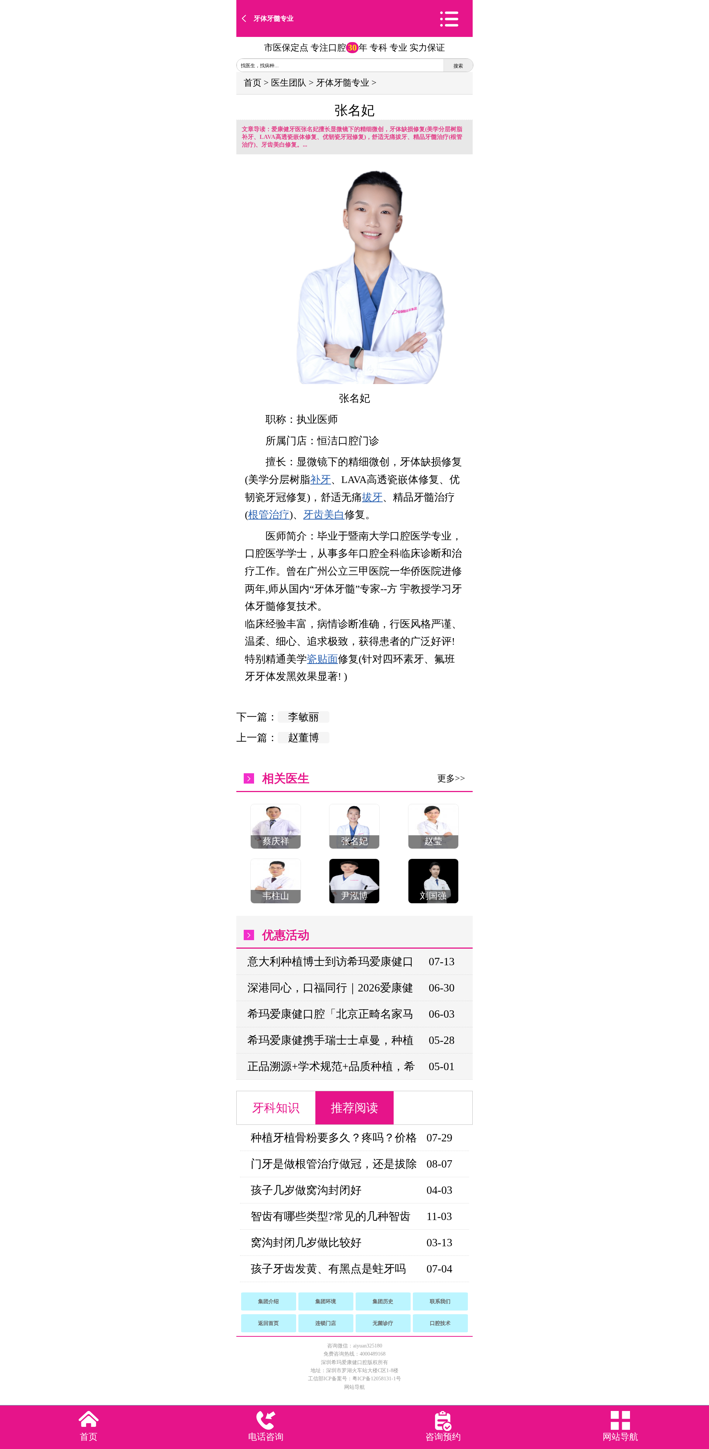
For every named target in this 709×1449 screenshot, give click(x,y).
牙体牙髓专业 (274, 18)
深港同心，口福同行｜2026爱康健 (330, 988)
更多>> (451, 778)
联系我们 (440, 1301)
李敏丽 (303, 717)
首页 (252, 83)
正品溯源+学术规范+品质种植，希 (331, 1066)
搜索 (458, 66)
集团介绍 (268, 1301)
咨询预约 (443, 1437)
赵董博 (303, 737)
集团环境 (325, 1301)
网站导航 (354, 1387)
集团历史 (383, 1301)
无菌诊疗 (383, 1323)
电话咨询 (266, 1437)
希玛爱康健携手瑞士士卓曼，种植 (330, 1040)
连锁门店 (325, 1323)
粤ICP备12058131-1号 (376, 1378)
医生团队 (288, 83)
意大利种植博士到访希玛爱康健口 (330, 961)
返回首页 (268, 1323)
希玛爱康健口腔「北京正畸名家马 (330, 1014)
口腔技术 (440, 1323)
